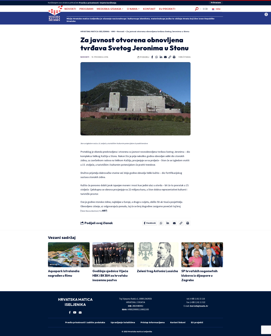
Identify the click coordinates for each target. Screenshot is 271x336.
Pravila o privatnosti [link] (89, 2)
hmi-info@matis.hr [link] (199, 306)
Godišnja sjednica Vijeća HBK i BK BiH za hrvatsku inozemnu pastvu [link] (110, 275)
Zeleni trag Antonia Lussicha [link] (157, 271)
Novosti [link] (84, 57)
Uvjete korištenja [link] (108, 2)
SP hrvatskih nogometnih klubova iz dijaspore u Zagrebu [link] (199, 275)
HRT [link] (104, 210)
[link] (266, 14)
